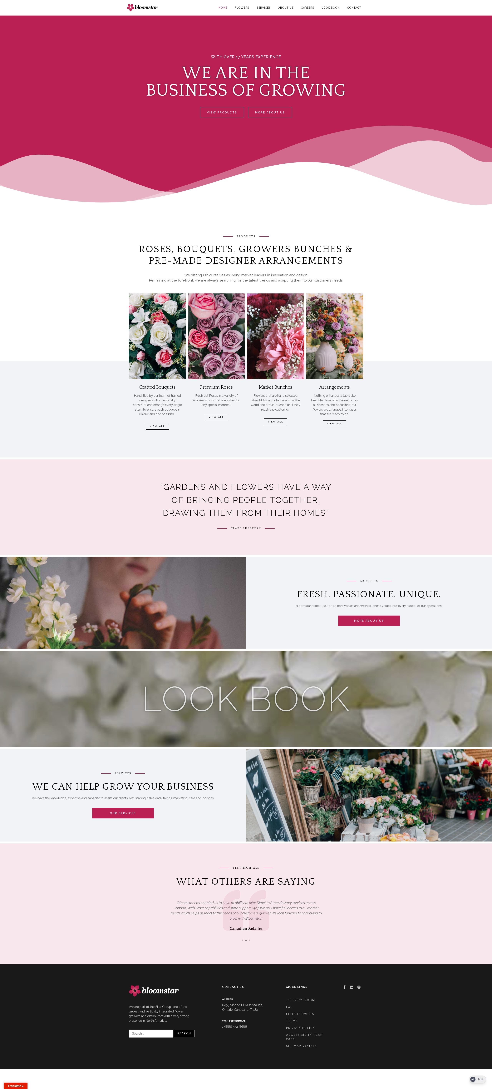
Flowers (242, 7)
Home (223, 7)
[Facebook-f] (344, 987)
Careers (307, 7)
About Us (285, 7)
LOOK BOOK (246, 699)
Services (264, 7)
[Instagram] (359, 987)
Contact (354, 7)
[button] (242, 940)
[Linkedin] (351, 987)
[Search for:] (151, 1034)
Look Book (330, 7)
